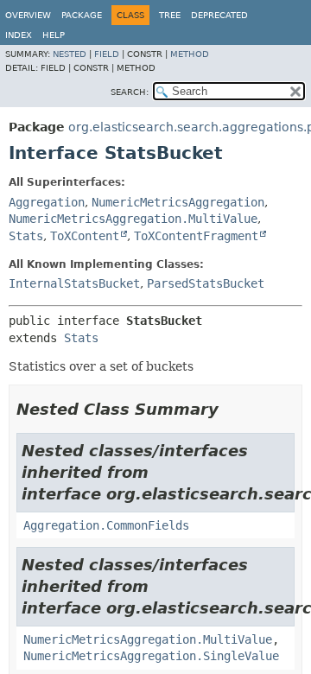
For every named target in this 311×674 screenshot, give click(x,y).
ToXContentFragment (196, 236)
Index (18, 35)
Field (106, 54)
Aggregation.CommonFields (106, 525)
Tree (170, 15)
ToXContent (84, 236)
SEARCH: (130, 92)
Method (189, 54)
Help (53, 35)
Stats (26, 236)
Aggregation (47, 202)
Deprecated (219, 15)
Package (81, 15)
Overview (28, 15)
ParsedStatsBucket (205, 283)
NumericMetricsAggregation (178, 202)
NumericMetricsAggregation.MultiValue (133, 219)
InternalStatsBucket (74, 283)
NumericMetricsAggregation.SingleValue (151, 656)
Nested (69, 54)
